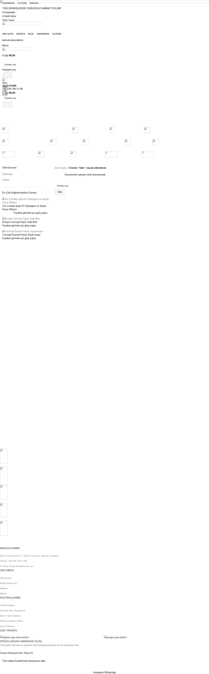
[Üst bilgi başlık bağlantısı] (104, 337)
